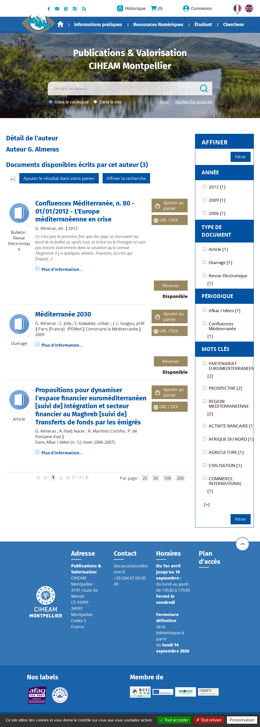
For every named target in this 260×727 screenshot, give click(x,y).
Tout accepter (175, 720)
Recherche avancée (193, 102)
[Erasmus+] (163, 692)
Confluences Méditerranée (74, 203)
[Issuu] (75, 8)
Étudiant (203, 24)
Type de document (216, 231)
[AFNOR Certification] (37, 695)
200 (180, 478)
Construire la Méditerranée (112, 329)
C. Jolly (65, 323)
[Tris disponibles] (12, 179)
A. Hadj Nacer (72, 431)
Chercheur (233, 24)
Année (210, 172)
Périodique (217, 296)
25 (145, 478)
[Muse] (140, 692)
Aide (164, 102)
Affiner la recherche (126, 178)
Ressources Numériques (158, 24)
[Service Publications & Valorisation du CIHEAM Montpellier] (38, 21)
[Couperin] (208, 692)
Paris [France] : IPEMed (60, 329)
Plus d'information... (62, 269)
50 (155, 478)
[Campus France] (60, 695)
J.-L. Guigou (123, 323)
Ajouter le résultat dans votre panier (59, 178)
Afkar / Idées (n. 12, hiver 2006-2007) (80, 442)
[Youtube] (57, 8)
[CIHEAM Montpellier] (46, 601)
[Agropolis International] (185, 692)
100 (167, 478)
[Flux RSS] (84, 8)
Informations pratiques (98, 24)
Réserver (170, 285)
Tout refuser (211, 720)
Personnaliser (242, 720)
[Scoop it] (66, 8)
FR (235, 7)
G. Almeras (45, 228)
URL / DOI (168, 220)
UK (248, 7)
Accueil (60, 24)
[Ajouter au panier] (158, 206)
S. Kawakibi (84, 323)
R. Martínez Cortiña (106, 431)
